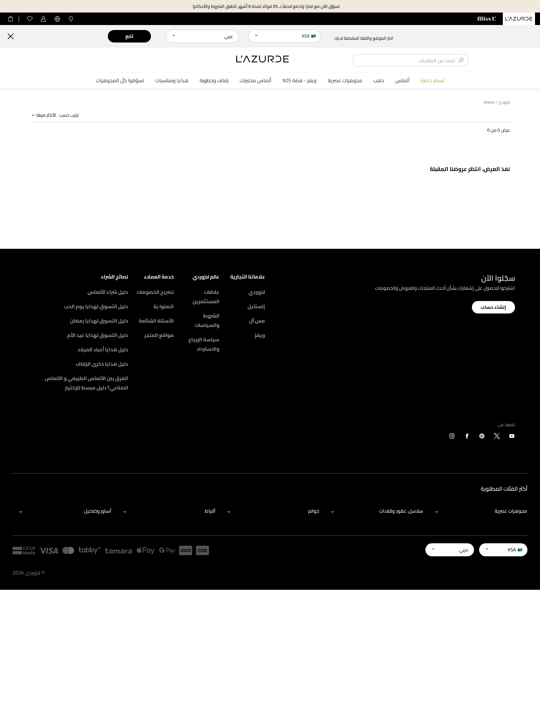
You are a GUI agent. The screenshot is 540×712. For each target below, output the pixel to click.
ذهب (378, 80)
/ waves (490, 102)
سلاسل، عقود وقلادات (401, 510)
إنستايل (256, 306)
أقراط (210, 510)
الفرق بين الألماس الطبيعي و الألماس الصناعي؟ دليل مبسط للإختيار (86, 383)
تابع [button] (129, 36)
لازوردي (256, 292)
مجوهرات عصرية (345, 80)
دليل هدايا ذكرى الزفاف (102, 364)
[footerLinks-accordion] (478, 511)
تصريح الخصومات (155, 292)
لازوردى (504, 102)
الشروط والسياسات (207, 320)
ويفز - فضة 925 (299, 80)
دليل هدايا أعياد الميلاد (103, 349)
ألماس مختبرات (255, 80)
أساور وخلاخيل (97, 510)
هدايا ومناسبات (171, 80)
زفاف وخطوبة (214, 80)
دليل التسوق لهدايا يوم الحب (96, 306)
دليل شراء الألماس (108, 292)
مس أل (257, 320)
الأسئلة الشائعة (156, 320)
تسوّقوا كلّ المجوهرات (120, 80)
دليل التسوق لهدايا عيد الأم (97, 335)
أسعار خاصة (432, 80)
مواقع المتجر (159, 335)
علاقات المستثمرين (205, 296)
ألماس (402, 80)
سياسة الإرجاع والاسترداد (203, 344)
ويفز (260, 335)
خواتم (313, 510)
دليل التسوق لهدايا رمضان (99, 320)
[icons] (512, 437)
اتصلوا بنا (163, 306)
